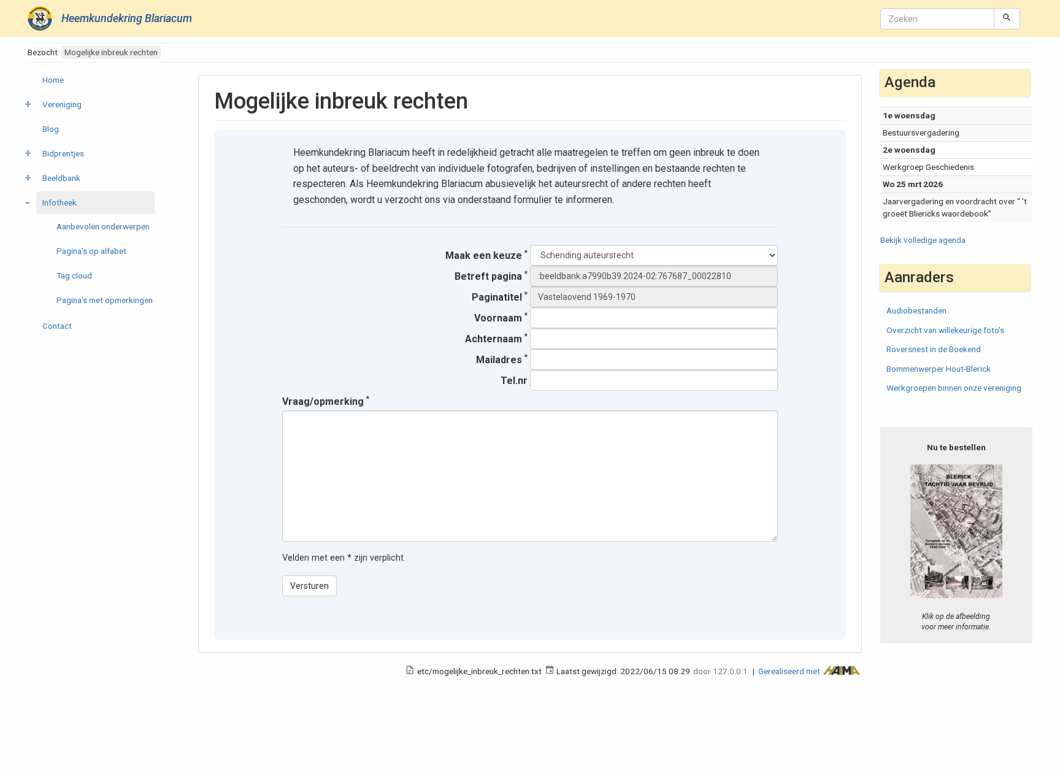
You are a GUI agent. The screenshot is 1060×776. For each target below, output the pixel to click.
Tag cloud (74, 275)
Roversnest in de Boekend (933, 349)
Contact (57, 326)
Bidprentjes (63, 153)
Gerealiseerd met (790, 671)
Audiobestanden (916, 310)
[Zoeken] (1007, 18)
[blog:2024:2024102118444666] (956, 531)
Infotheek (59, 202)
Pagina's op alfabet (91, 251)
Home (53, 80)
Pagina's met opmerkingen (104, 300)
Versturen (309, 586)
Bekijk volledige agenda (923, 240)
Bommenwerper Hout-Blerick (938, 369)
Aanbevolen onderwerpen (103, 226)
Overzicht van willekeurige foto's (945, 330)
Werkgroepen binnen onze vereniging (953, 388)
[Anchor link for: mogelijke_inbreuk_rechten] (479, 99)
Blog (50, 129)
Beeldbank (61, 178)
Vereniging (62, 104)
